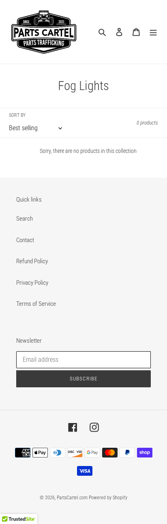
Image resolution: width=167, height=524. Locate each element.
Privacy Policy (32, 282)
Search (24, 218)
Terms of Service (36, 303)
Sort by (17, 115)
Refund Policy (32, 261)
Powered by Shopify (108, 497)
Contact (25, 240)
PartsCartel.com (72, 497)
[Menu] (153, 32)
